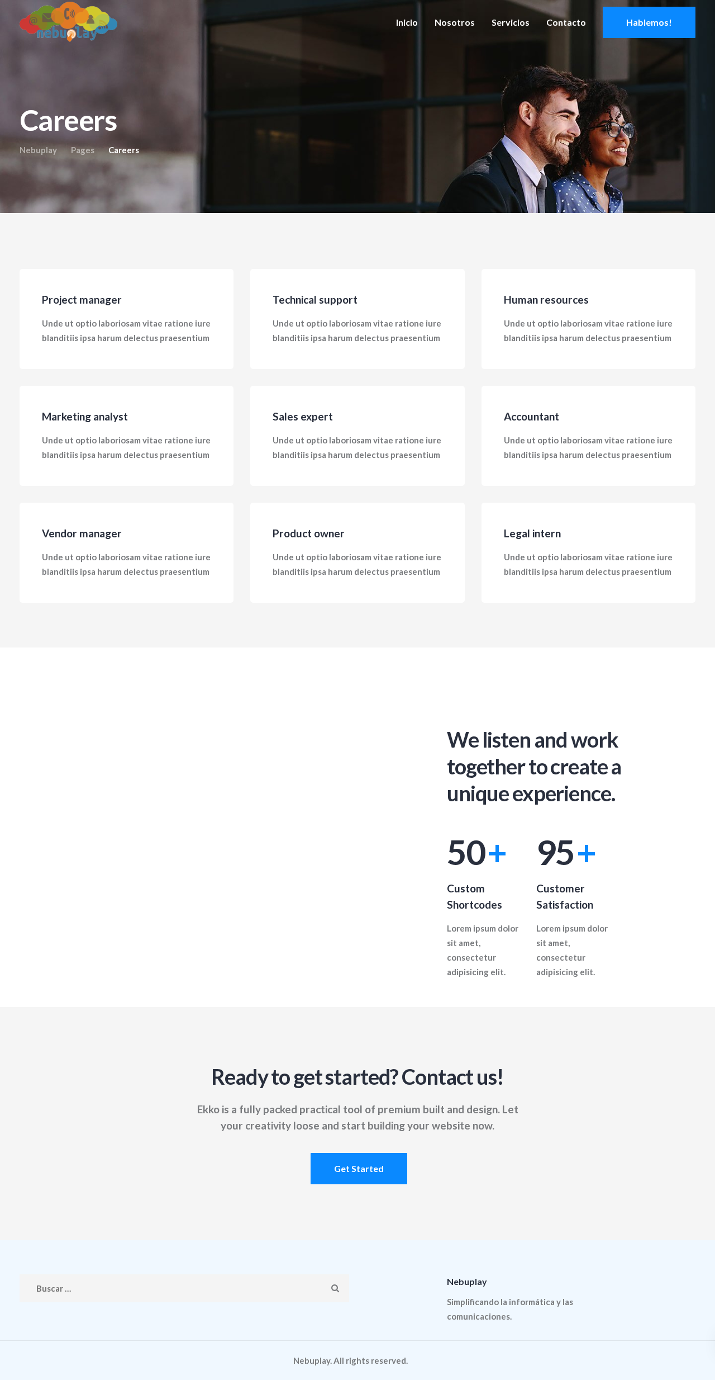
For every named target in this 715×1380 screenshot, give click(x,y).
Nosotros (455, 22)
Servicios (511, 22)
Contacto (566, 22)
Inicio (407, 22)
